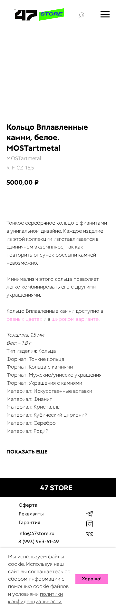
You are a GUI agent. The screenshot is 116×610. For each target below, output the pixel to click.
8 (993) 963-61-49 (38, 541)
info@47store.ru (36, 533)
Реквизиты (31, 514)
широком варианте (75, 319)
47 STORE (56, 488)
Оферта (28, 505)
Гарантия (29, 522)
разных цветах (24, 319)
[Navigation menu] (105, 14)
